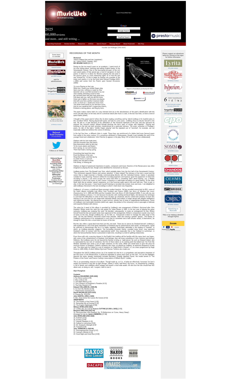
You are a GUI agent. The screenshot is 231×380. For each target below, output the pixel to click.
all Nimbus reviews (56, 124)
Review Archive (69, 44)
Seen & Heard (101, 44)
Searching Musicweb (54, 44)
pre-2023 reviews (56, 76)
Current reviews (56, 67)
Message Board (114, 44)
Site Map (141, 44)
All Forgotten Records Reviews (56, 94)
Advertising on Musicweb (173, 209)
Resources (81, 44)
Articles (90, 44)
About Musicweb (129, 44)
